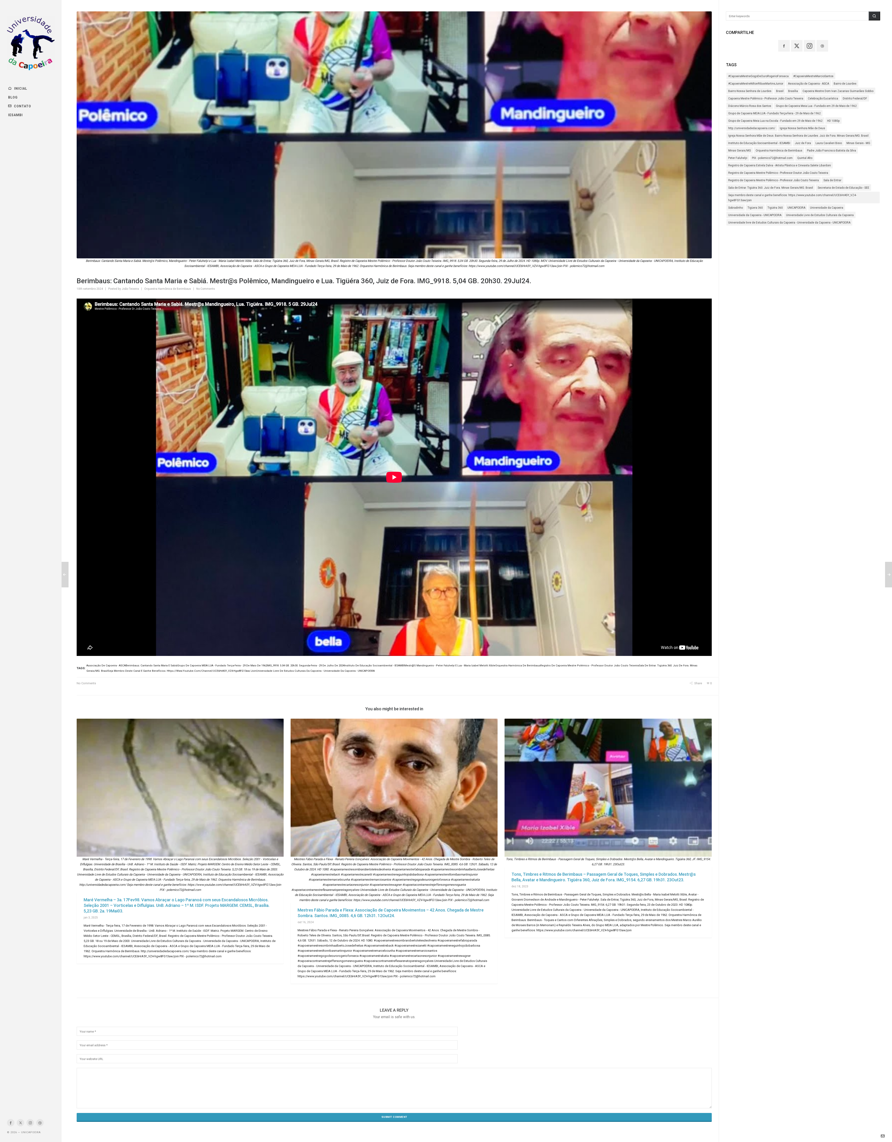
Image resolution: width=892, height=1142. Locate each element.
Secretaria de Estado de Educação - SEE (843, 187)
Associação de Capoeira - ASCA (808, 83)
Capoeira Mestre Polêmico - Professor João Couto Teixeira (765, 98)
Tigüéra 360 (775, 207)
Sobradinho (735, 207)
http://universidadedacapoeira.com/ (751, 128)
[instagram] (30, 1122)
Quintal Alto (804, 158)
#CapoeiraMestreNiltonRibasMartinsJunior (755, 83)
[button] (874, 15)
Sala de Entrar (832, 180)
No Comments (205, 288)
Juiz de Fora (803, 143)
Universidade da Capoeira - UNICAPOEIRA (754, 215)
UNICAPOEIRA (796, 207)
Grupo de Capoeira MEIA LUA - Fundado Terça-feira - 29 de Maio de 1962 (774, 113)
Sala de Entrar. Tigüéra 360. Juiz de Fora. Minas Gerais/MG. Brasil (770, 187)
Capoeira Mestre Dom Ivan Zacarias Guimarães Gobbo (838, 91)
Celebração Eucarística (823, 98)
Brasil (780, 91)
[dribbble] (40, 1122)
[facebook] (10, 1122)
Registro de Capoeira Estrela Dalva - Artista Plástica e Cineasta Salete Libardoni (779, 165)
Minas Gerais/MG (739, 150)
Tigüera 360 (755, 207)
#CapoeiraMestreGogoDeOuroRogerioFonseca (758, 76)
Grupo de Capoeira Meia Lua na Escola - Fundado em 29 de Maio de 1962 (775, 120)
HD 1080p (833, 120)
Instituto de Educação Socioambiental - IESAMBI (759, 143)
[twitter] (20, 1122)
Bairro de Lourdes (845, 83)
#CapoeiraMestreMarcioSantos (813, 76)
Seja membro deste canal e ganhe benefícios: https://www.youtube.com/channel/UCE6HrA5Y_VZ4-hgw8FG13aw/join (792, 198)
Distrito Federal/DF (855, 98)
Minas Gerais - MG (858, 143)
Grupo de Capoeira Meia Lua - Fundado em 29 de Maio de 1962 (816, 106)
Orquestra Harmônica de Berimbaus (167, 288)
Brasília (793, 91)
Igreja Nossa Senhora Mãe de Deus (802, 128)
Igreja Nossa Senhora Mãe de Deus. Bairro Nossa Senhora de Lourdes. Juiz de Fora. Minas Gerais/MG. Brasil (798, 135)
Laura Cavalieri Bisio (829, 143)
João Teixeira (130, 288)
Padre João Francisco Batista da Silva (831, 150)
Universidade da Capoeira (826, 207)
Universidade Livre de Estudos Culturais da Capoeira (820, 215)
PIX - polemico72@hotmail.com (772, 158)
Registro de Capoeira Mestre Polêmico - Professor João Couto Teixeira (773, 180)
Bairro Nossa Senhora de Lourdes (749, 91)
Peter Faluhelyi (737, 158)
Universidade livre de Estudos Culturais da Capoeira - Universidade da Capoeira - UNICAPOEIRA (789, 222)
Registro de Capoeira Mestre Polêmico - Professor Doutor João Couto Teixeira (778, 172)
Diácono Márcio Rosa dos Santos (749, 106)
